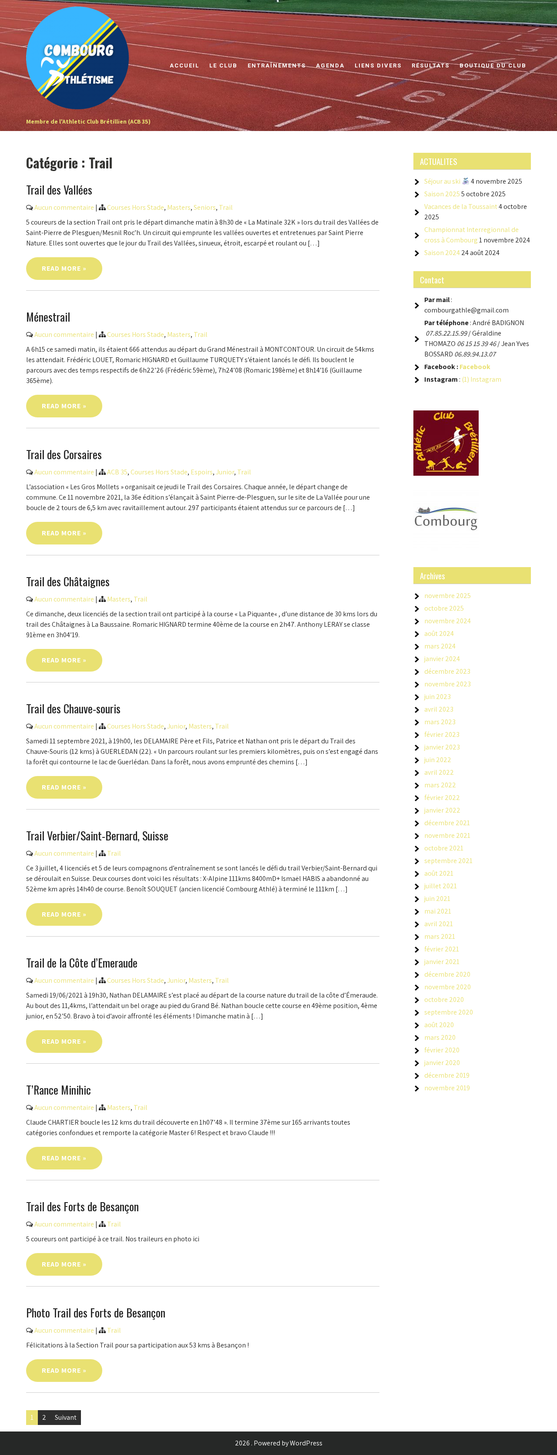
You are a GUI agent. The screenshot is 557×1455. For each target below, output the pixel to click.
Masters (179, 207)
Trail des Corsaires (64, 454)
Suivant (66, 1417)
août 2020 (439, 1024)
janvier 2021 (442, 961)
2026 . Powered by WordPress (278, 1443)
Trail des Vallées (59, 189)
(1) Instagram (481, 379)
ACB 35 (117, 472)
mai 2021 (437, 911)
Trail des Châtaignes (68, 581)
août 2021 (438, 873)
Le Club (223, 65)
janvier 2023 (442, 747)
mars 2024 (440, 646)
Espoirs (202, 472)
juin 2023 (437, 696)
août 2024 (439, 633)
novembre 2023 (447, 684)
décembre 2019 (447, 1075)
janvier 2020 (442, 1062)
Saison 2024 (442, 252)
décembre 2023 (447, 671)
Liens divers (378, 65)
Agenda (330, 65)
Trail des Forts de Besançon (82, 1206)
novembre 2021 (447, 835)
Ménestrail (48, 316)
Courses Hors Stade (135, 207)
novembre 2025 (447, 595)
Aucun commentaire (64, 207)
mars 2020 (440, 1037)
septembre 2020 (448, 1012)
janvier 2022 (442, 810)
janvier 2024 (442, 658)
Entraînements (277, 65)
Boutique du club (493, 65)
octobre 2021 (443, 848)
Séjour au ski (443, 181)
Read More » (64, 268)
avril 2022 (439, 772)
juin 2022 (437, 759)
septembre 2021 (448, 860)
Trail (226, 207)
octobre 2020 (444, 999)
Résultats (431, 65)
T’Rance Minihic (58, 1089)
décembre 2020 (447, 974)
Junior (225, 472)
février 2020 (442, 1050)
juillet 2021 (440, 885)
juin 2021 (437, 898)
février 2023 (442, 734)
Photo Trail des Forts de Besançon (95, 1312)
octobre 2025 (444, 608)
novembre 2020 (447, 986)
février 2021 (441, 949)
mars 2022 (440, 785)
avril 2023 (438, 709)
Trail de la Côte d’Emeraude (82, 962)
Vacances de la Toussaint (460, 206)
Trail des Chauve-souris (73, 708)
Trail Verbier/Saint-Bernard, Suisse (97, 835)
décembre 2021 (447, 822)
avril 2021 (438, 923)
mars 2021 (439, 936)
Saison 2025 (442, 193)
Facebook (475, 366)
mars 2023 (440, 721)
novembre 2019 (447, 1087)
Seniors (205, 207)
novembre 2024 (447, 620)
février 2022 (442, 797)
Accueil (184, 65)
